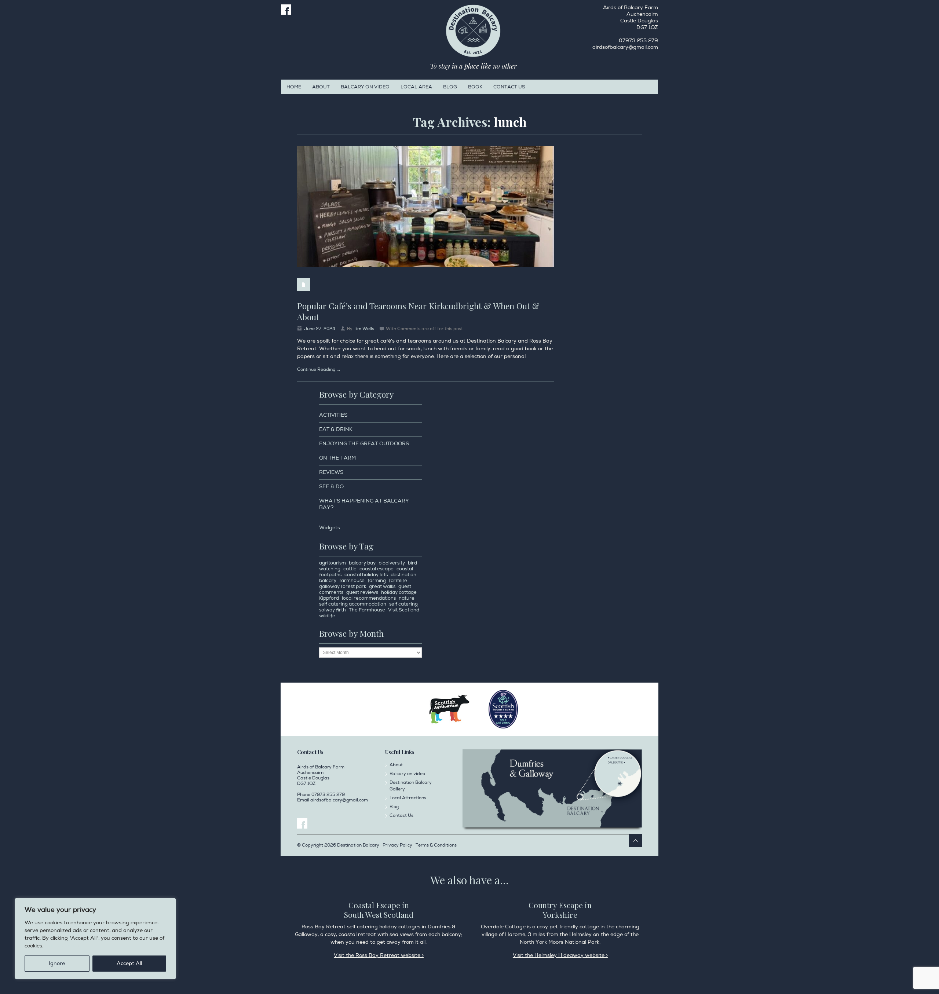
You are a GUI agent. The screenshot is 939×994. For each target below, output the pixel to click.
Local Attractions (408, 798)
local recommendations (369, 598)
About (321, 87)
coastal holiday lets (366, 575)
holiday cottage (399, 592)
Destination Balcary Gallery (411, 786)
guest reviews (362, 592)
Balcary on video (365, 87)
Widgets (329, 528)
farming (377, 581)
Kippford (329, 598)
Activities (333, 415)
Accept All (129, 963)
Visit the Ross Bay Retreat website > (379, 955)
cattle (350, 569)
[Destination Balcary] (473, 30)
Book (475, 87)
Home (293, 87)
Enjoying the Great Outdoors (364, 444)
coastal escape (376, 569)
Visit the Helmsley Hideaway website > (560, 955)
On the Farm (337, 458)
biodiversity (392, 563)
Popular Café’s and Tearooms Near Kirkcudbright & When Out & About (418, 311)
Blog (450, 87)
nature (406, 598)
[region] (95, 938)
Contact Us (509, 87)
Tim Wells (364, 329)
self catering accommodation (352, 604)
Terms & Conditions (436, 845)
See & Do (331, 486)
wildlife (327, 616)
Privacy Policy (62, 946)
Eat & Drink (335, 429)
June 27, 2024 (319, 329)
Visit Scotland (403, 610)
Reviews (331, 472)
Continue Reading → (319, 369)
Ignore (57, 963)
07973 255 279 (638, 40)
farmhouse (352, 581)
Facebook (286, 9)
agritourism (332, 563)
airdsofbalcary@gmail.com (625, 47)
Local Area (416, 87)
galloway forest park (342, 586)
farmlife (398, 581)
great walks (382, 586)
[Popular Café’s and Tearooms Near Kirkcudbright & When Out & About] (425, 206)
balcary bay (362, 563)
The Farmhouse (367, 610)
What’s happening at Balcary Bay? (364, 504)
